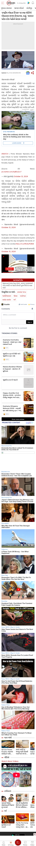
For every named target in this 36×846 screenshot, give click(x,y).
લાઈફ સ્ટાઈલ (6, 299)
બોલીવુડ (29, 8)
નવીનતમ (7, 791)
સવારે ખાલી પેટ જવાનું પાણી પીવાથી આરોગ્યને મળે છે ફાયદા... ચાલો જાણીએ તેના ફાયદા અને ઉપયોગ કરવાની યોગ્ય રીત (22, 752)
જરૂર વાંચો (8, 737)
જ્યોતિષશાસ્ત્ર (6, 296)
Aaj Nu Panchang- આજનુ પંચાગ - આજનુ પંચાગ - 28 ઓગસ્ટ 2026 (22, 825)
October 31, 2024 (21, 176)
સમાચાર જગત (21, 292)
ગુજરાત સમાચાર (6, 8)
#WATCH (5, 153)
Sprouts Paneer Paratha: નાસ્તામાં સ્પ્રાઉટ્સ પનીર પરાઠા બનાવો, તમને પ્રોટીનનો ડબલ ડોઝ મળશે (8, 752)
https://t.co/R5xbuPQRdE (25, 243)
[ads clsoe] (34, 834)
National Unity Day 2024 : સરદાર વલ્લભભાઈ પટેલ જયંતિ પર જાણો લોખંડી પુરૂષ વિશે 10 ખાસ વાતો (18, 285)
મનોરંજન (23, 296)
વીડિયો (6, 757)
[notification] (33, 3)
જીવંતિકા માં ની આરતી (6, 826)
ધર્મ (15, 299)
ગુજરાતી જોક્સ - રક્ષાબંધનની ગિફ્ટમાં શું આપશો (8, 805)
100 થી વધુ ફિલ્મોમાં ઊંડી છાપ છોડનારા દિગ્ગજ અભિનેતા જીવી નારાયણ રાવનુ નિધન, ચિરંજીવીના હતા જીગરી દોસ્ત (22, 805)
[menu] (3, 3)
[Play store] (29, 3)
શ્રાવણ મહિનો (19, 8)
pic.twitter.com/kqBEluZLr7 (11, 171)
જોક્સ (15, 296)
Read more (9, 269)
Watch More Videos (10, 761)
